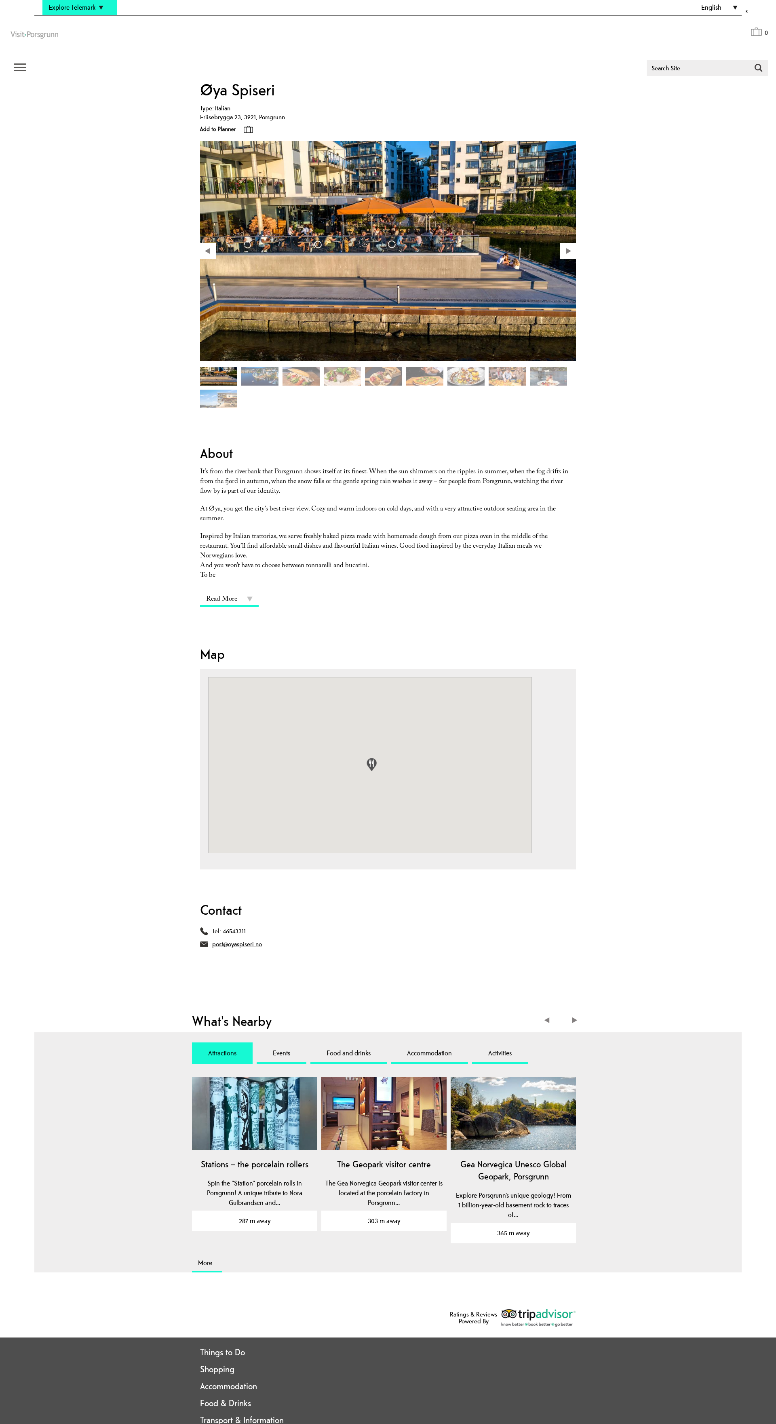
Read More (221, 599)
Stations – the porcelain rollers (254, 1164)
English (711, 7)
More (205, 1262)
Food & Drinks (225, 1403)
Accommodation (429, 1052)
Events (281, 1052)
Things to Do (222, 1352)
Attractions (222, 1052)
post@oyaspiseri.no (237, 944)
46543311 (234, 931)
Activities (500, 1052)
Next (575, 1021)
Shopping (217, 1369)
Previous (549, 1021)
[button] (372, 764)
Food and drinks (349, 1052)
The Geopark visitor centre (384, 1164)
